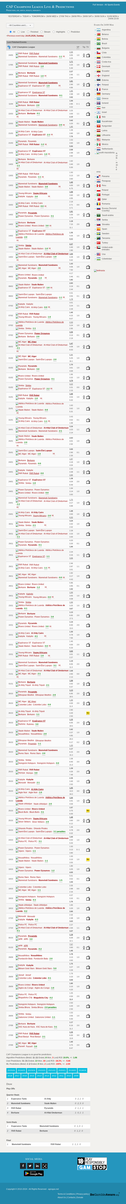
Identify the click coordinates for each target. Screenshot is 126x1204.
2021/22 (52, 1070)
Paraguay (106, 181)
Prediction (75, 32)
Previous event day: (25, 36)
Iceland (105, 103)
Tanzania (106, 238)
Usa (103, 254)
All (14, 32)
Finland (105, 85)
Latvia (104, 130)
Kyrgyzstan (107, 126)
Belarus (105, 34)
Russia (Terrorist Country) (109, 209)
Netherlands (107, 149)
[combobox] (20, 25)
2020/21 (62, 1070)
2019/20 (72, 1070)
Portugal (105, 194)
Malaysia (106, 140)
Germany (106, 94)
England (105, 75)
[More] (64, 56)
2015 (32, 1076)
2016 (24, 1076)
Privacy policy (82, 1194)
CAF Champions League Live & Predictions (40, 6)
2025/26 (11, 1070)
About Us (62, 1197)
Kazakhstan (107, 121)
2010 (68, 1076)
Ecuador (105, 71)
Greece (105, 98)
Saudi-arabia (108, 215)
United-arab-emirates (107, 248)
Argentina (106, 30)
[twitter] (30, 1166)
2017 (17, 1076)
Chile (104, 53)
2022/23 (41, 1070)
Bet (88, 713)
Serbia (105, 220)
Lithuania (106, 135)
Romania (106, 204)
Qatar (104, 199)
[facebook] (23, 1166)
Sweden (105, 233)
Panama (105, 176)
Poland (105, 190)
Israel (104, 112)
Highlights (60, 32)
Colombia (106, 57)
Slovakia (106, 224)
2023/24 (31, 1070)
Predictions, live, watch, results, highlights (23, 10)
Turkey (105, 243)
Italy (103, 117)
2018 (10, 1076)
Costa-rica (106, 62)
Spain (104, 229)
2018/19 (82, 1070)
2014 (39, 1076)
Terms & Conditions (66, 1194)
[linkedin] (37, 1166)
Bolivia (105, 39)
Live (23, 32)
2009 (76, 1076)
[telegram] (45, 1166)
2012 (54, 1076)
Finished (34, 32)
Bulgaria (105, 48)
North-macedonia (107, 162)
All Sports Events (112, 5)
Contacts (71, 1197)
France (105, 89)
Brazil (104, 43)
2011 (61, 1076)
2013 (46, 1076)
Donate (80, 1197)
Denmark (106, 66)
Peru (104, 185)
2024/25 (21, 1070)
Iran (103, 107)
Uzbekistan (107, 259)
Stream (47, 32)
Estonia (105, 80)
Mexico (105, 144)
